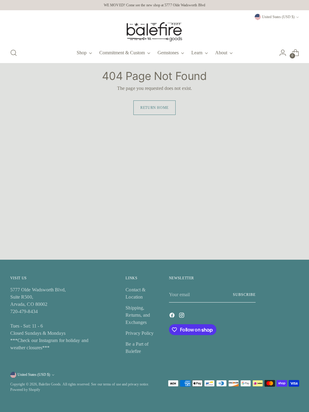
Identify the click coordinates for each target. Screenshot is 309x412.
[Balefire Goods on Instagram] (182, 316)
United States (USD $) (278, 17)
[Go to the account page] (283, 53)
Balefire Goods (50, 384)
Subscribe (244, 295)
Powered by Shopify (25, 390)
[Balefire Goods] (154, 32)
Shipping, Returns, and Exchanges (138, 315)
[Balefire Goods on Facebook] (172, 316)
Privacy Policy (140, 333)
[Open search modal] (14, 53)
